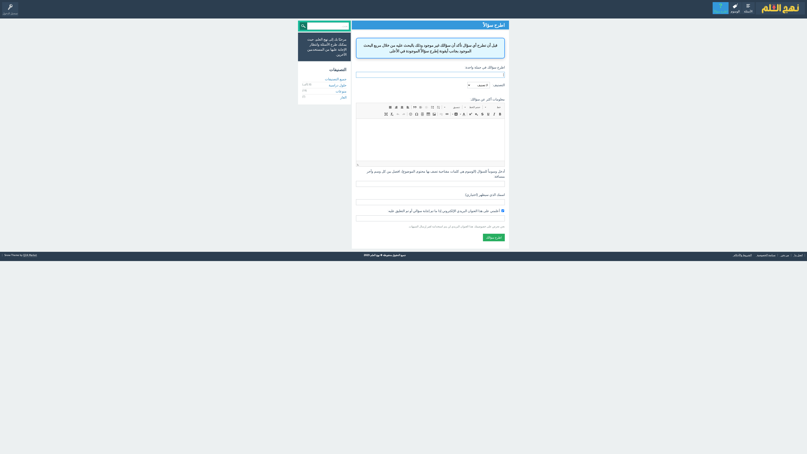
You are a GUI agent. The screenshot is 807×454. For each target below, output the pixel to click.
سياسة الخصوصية (766, 255)
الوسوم (735, 11)
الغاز (343, 97)
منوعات (341, 91)
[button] (493, 107)
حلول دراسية (338, 85)
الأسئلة (748, 11)
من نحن (785, 255)
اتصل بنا (798, 255)
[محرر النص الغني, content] (430, 140)
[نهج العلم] (780, 8)
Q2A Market (30, 255)
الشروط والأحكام (743, 255)
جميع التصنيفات (336, 79)
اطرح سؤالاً (721, 11)
